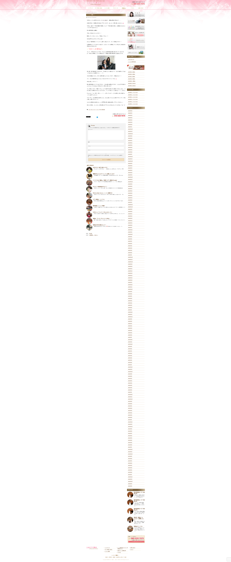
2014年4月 (130, 440)
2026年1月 (130, 126)
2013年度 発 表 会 (131, 85)
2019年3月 (130, 305)
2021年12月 (130, 229)
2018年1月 (130, 337)
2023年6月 (130, 190)
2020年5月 (130, 273)
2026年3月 (130, 122)
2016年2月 (130, 389)
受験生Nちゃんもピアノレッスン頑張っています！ (104, 173)
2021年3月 (130, 250)
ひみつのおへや (131, 59)
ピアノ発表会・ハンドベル (98, 199)
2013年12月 (130, 449)
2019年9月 (130, 291)
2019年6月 (130, 298)
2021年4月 (130, 248)
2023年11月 (130, 179)
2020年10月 (130, 261)
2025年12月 (130, 129)
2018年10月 (130, 316)
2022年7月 (130, 213)
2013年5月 (130, 465)
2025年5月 (130, 145)
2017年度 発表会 (131, 76)
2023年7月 (130, 188)
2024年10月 (130, 161)
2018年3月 (130, 332)
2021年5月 (130, 245)
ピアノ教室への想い (108, 549)
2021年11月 (130, 232)
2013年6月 (130, 463)
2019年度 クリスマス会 (133, 92)
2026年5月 (130, 117)
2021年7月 (130, 241)
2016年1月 (130, 392)
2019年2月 (130, 307)
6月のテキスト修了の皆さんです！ (100, 167)
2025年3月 (130, 149)
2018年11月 (130, 314)
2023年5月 (130, 193)
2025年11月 (130, 131)
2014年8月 (130, 431)
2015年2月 (130, 417)
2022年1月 (130, 227)
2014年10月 (130, 426)
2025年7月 (130, 140)
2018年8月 (130, 321)
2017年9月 (130, 346)
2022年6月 (130, 216)
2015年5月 (130, 410)
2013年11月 (130, 451)
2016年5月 (130, 383)
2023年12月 (130, 177)
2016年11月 (130, 369)
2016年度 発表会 (131, 78)
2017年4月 (130, 357)
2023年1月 (130, 202)
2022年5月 (130, 218)
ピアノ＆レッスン (92, 109)
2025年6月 (130, 142)
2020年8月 (130, 266)
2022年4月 (130, 220)
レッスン (97, 109)
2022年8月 (130, 211)
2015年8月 (130, 403)
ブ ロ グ (131, 549)
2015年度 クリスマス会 (133, 101)
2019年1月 (130, 309)
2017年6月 (130, 353)
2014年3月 (130, 442)
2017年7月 (130, 351)
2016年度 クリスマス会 (133, 99)
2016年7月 (130, 378)
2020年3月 (130, 277)
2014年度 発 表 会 (131, 83)
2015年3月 (130, 415)
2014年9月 (130, 428)
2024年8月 (130, 165)
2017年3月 (130, 360)
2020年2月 (130, 280)
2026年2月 (130, 124)
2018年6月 (130, 325)
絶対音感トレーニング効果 (98, 205)
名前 (89, 142)
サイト (89, 150)
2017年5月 (130, 355)
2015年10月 (130, 399)
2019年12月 (130, 284)
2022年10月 (130, 206)
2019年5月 (130, 300)
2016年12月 (130, 367)
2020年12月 (130, 257)
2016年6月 (130, 380)
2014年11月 (130, 424)
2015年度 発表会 (131, 81)
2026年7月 (130, 113)
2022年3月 (130, 222)
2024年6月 (130, 170)
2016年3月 (130, 387)
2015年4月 (130, 412)
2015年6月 (130, 408)
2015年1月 (130, 419)
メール (89, 146)
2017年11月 (130, 341)
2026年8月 (130, 110)
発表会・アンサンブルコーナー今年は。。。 (102, 218)
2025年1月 (130, 154)
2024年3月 (130, 174)
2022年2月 (130, 225)
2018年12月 (130, 312)
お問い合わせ (132, 547)
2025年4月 (130, 147)
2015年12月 (130, 394)
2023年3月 (130, 197)
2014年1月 (130, 447)
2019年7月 (130, 296)
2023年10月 (130, 181)
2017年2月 (130, 362)
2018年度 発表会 (131, 74)
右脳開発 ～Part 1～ (93, 235)
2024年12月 (130, 156)
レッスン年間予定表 (132, 61)
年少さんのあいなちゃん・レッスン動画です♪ (103, 193)
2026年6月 (130, 115)
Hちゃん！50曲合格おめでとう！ (100, 186)
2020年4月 (130, 275)
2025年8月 (130, 138)
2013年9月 (130, 456)
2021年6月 (130, 243)
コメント (90, 129)
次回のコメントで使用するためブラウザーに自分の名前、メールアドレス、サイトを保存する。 (105, 156)
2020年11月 (130, 259)
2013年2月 (130, 472)
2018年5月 (130, 328)
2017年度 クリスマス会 (132, 97)
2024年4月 (130, 172)
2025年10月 (130, 133)
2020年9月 (130, 264)
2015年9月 (130, 401)
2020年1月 (130, 282)
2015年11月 (130, 396)
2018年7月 (130, 323)
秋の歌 (90, 233)
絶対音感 (103, 109)
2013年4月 (130, 467)
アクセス (119, 552)
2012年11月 (130, 479)
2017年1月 (130, 364)
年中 (100, 109)
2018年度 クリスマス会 (133, 94)
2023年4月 (130, 195)
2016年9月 (130, 373)
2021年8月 (130, 238)
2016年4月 (130, 385)
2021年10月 (130, 234)
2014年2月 (130, 444)
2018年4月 (130, 330)
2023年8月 (130, 186)
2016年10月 (130, 371)
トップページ (107, 547)
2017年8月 (130, 348)
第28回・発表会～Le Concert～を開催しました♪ (139, 519)
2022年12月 (130, 204)
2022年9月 (130, 209)
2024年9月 (130, 163)
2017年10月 (130, 344)
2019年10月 (130, 289)
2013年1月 (130, 474)
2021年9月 (130, 236)
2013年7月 (130, 460)
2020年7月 (130, 268)
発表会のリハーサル (138, 526)
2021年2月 (130, 252)
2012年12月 (130, 476)
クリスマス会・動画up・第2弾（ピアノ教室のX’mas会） (105, 180)
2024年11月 (130, 158)
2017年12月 (130, 339)
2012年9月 (130, 483)
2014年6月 (130, 435)
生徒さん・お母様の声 (121, 550)
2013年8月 (130, 458)
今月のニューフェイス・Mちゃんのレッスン (102, 212)
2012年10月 (130, 481)
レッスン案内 (107, 551)
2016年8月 (130, 376)
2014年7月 (130, 433)
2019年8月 (130, 293)
